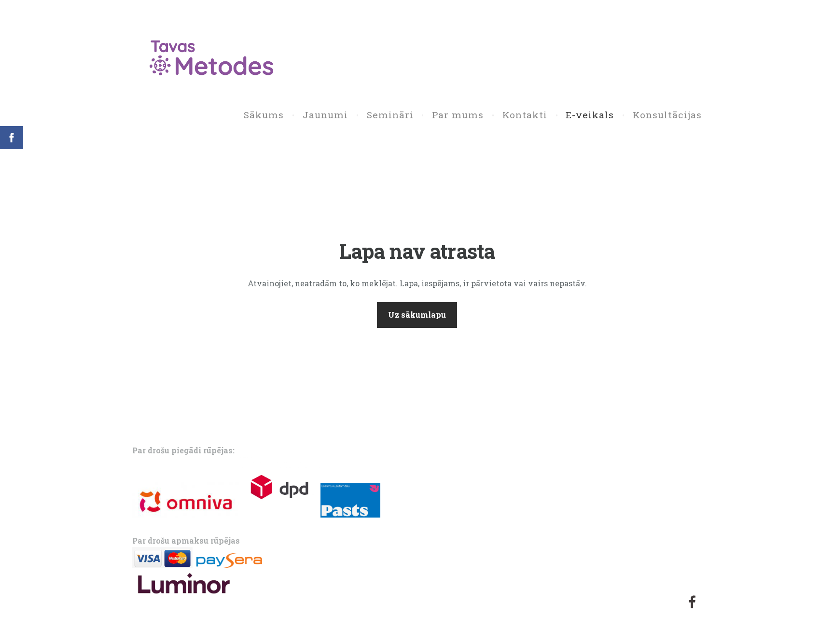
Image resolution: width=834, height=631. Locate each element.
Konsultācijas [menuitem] (667, 115)
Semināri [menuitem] (390, 115)
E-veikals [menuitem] (590, 115)
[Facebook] (692, 601)
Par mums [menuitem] (458, 115)
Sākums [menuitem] (264, 115)
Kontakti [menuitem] (524, 115)
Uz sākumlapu (417, 314)
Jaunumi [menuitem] (325, 115)
